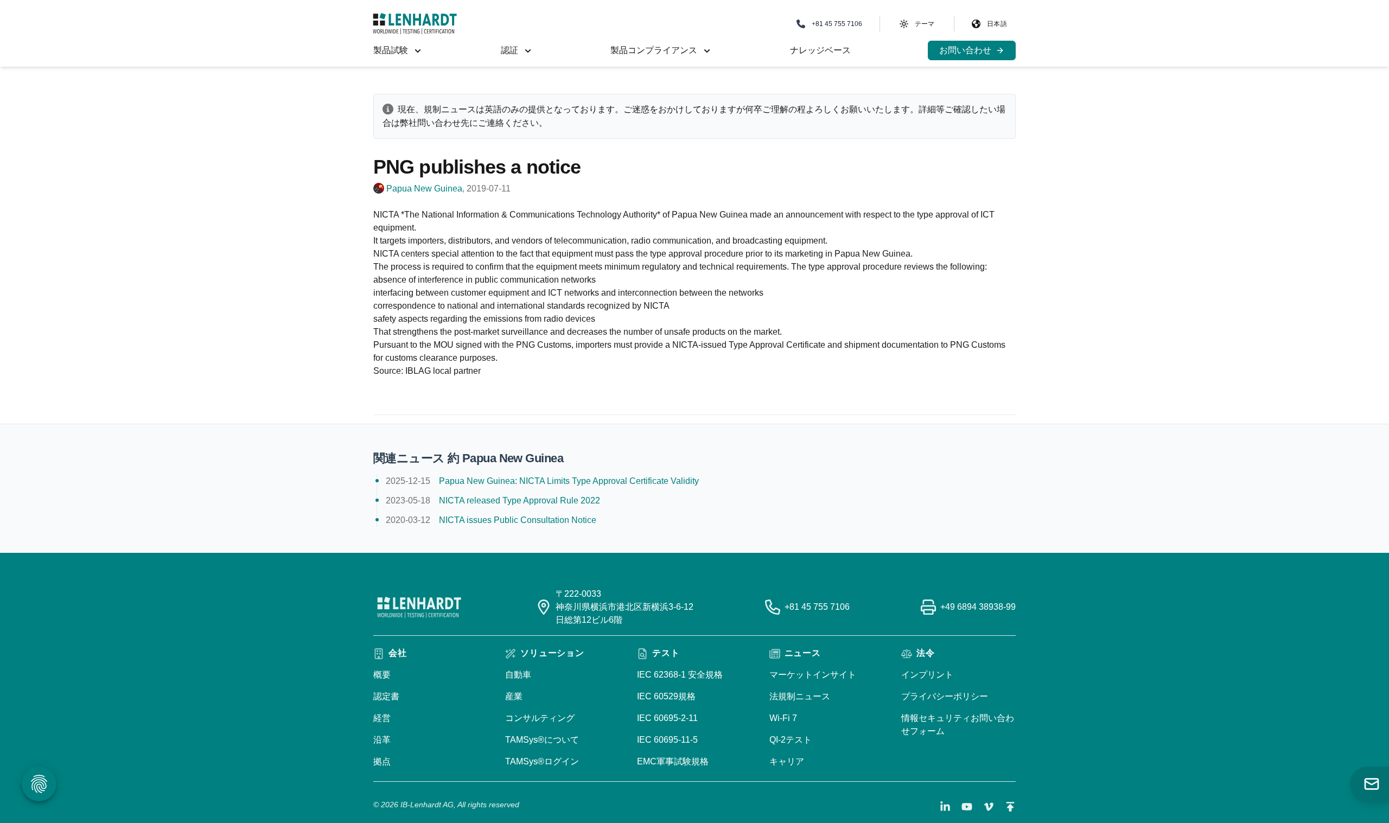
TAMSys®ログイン (542, 761)
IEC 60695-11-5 (667, 739)
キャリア (786, 761)
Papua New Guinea (424, 188)
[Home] (415, 23)
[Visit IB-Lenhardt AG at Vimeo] (988, 806)
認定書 (386, 696)
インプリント (927, 674)
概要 (382, 674)
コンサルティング (540, 718)
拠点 (382, 761)
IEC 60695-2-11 (667, 718)
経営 (382, 718)
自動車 (518, 674)
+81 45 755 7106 (817, 606)
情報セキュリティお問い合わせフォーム (957, 724)
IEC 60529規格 (666, 696)
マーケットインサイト (812, 674)
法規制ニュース (799, 696)
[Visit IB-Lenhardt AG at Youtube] (966, 806)
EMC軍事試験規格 (673, 761)
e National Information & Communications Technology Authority (536, 214)
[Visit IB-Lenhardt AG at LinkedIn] (945, 806)
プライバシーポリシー (944, 696)
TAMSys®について (542, 739)
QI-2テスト (790, 739)
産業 (514, 696)
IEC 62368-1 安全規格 (680, 674)
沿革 (382, 739)
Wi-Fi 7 (783, 718)
